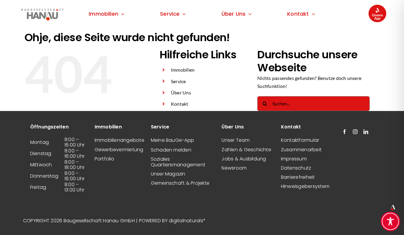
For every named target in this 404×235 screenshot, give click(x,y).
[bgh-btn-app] (377, 7)
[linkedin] (365, 131)
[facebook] (344, 131)
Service (178, 81)
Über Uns (181, 92)
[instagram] (355, 131)
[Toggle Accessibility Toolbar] (390, 221)
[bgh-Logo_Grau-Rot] (42, 9)
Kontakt (179, 104)
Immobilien (183, 70)
